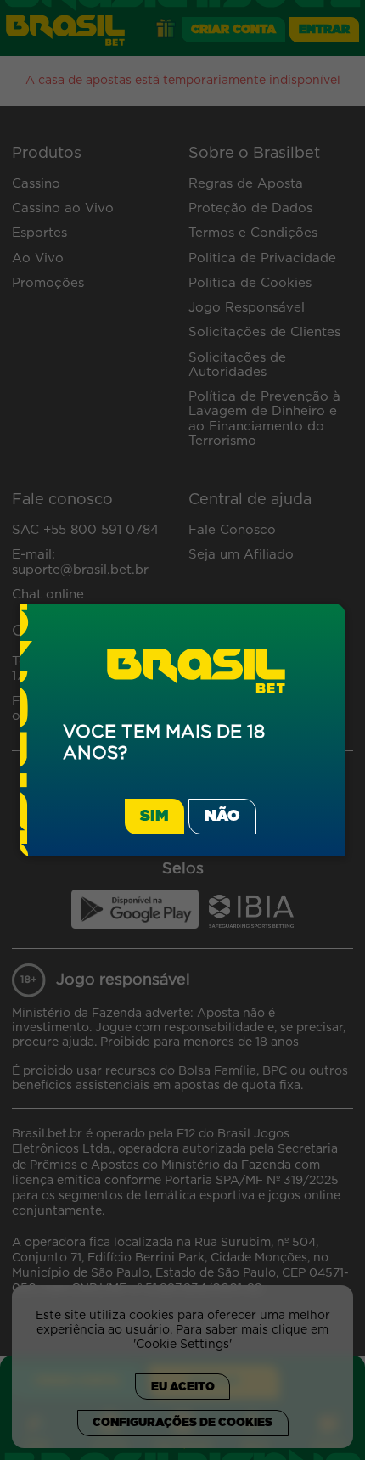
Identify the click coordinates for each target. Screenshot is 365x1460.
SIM (154, 816)
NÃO (222, 816)
